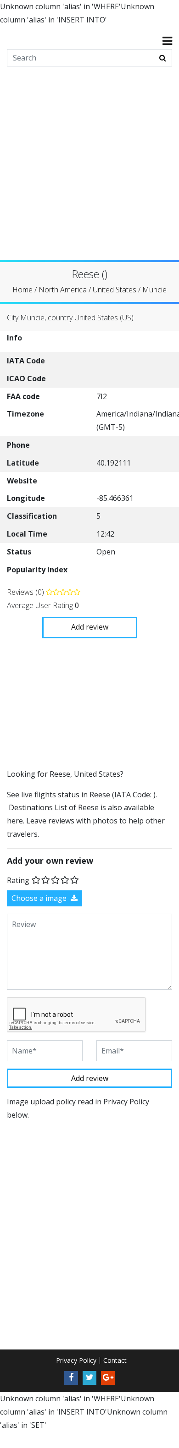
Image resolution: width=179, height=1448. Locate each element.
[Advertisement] (89, 170)
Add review (89, 627)
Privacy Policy (76, 1360)
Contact (115, 1360)
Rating (18, 880)
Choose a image (39, 898)
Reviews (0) (26, 592)
